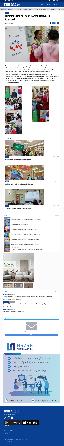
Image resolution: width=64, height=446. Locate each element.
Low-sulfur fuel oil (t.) (13, 9)
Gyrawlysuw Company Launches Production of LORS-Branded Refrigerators (26, 234)
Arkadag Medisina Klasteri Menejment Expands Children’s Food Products (25, 239)
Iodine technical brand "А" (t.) (34, 9)
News (5, 215)
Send (31, 334)
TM (54, 0)
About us (6, 428)
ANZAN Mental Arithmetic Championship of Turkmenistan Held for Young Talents (26, 249)
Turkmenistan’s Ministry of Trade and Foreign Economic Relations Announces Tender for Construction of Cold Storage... (28, 296)
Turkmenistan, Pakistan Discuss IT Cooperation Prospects (18, 208)
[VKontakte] (54, 23)
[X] (50, 23)
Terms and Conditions (8, 430)
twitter (5, 417)
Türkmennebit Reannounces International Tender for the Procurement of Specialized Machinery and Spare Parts (26, 304)
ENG (50, 0)
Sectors (55, 4)
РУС (57, 0)
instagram (8, 417)
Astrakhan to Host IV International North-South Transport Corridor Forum (25, 229)
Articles (48, 4)
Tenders (6, 291)
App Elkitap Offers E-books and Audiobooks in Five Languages (19, 184)
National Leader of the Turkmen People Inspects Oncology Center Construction (26, 219)
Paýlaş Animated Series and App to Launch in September (18, 160)
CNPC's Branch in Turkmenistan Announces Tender (13, 311)
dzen (11, 417)
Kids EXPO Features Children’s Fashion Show (19, 224)
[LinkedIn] (52, 23)
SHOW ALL (57, 215)
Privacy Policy (7, 432)
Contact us (6, 433)
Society (7, 12)
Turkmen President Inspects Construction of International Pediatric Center (25, 244)
